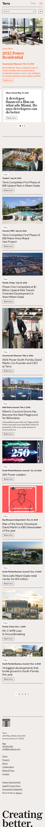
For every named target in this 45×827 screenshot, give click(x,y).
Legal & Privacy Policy (11, 786)
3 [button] (24, 125)
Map (4, 744)
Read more (8, 80)
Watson (19, 793)
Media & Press (8, 770)
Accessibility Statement (12, 789)
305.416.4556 (7, 746)
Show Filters (40, 11)
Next (28, 694)
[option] (22, 105)
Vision (5, 756)
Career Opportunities (11, 782)
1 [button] (20, 125)
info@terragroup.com (11, 749)
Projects (5, 760)
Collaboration (8, 767)
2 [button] (22, 125)
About (5, 763)
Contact (5, 774)
